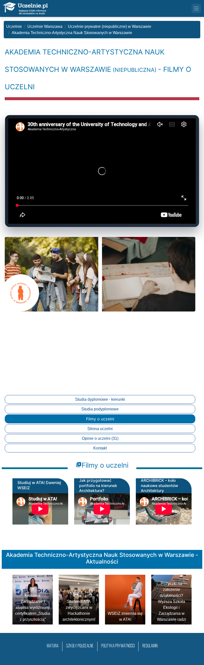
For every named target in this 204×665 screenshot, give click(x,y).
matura (52, 646)
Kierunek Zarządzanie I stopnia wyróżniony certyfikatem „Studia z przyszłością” (32, 607)
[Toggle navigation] (196, 8)
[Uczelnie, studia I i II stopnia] (25, 8)
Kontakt (100, 448)
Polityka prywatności (118, 646)
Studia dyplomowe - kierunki (100, 399)
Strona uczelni (100, 429)
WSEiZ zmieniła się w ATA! (125, 616)
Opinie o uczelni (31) (100, 438)
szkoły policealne (80, 646)
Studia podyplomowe (100, 409)
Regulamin (149, 646)
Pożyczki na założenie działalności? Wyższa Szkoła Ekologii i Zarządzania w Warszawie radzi (171, 601)
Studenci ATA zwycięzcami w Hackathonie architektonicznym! (78, 610)
